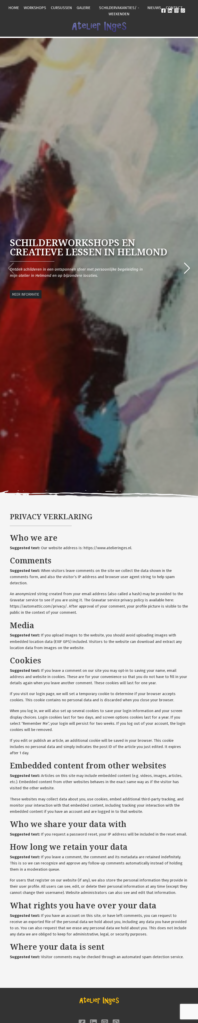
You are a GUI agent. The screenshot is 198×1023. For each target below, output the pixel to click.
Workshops (35, 7)
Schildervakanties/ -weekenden (119, 10)
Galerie (83, 7)
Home (14, 7)
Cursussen (61, 7)
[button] (187, 268)
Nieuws (154, 7)
